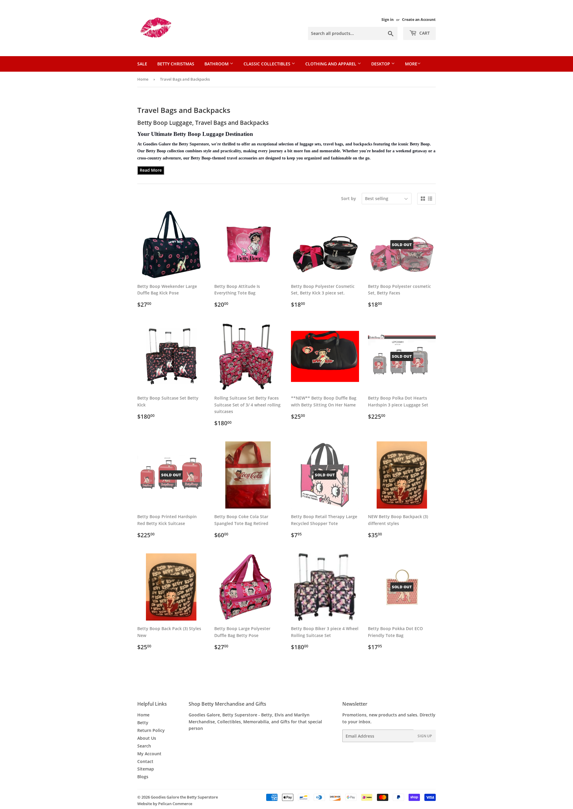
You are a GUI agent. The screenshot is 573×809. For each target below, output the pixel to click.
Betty (142, 722)
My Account (149, 753)
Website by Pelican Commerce (164, 803)
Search (144, 746)
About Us (146, 738)
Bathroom (217, 64)
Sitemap (145, 769)
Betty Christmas (175, 64)
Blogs (142, 776)
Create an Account (419, 19)
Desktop (381, 64)
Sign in (387, 19)
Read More (151, 170)
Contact (145, 761)
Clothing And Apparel (331, 64)
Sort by (348, 198)
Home (142, 79)
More (411, 64)
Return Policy (151, 730)
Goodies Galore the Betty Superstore (184, 797)
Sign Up (425, 736)
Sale (142, 64)
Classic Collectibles (268, 64)
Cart (424, 33)
